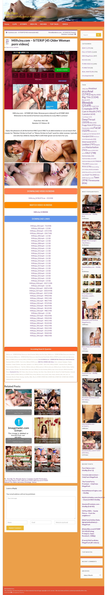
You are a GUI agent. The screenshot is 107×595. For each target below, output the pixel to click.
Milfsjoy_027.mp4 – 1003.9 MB (40, 291)
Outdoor (93, 164)
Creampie (30, 479)
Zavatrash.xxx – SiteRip (89, 373)
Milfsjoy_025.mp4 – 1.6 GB (41, 286)
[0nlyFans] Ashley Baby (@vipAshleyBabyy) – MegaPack (91, 522)
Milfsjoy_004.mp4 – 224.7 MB (41, 233)
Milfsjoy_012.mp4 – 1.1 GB (41, 253)
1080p (85, 88)
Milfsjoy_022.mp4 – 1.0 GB (41, 278)
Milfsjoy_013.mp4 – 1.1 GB (41, 256)
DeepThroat (88, 121)
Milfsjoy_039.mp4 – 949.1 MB (41, 321)
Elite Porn (11, 13)
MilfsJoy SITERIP (27, 480)
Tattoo (34, 482)
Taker (7, 47)
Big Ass (96, 95)
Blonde (86, 100)
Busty (24, 479)
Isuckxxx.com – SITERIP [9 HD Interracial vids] (23, 32)
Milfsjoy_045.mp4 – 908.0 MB (41, 336)
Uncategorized (87, 76)
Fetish (93, 131)
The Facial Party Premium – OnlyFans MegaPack (90, 484)
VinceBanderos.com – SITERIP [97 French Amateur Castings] (62, 33)
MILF (19, 480)
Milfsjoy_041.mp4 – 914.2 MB (41, 326)
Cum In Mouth (91, 111)
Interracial (7, 480)
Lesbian (88, 144)
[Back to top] (102, 590)
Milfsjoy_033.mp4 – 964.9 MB (41, 306)
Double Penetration (40, 479)
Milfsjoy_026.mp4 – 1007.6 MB (40, 288)
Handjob (88, 136)
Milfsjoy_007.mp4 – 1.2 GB (41, 241)
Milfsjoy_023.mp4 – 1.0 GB (41, 281)
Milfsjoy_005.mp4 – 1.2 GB (41, 236)
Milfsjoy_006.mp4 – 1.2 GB (41, 238)
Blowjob (19, 479)
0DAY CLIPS (86, 48)
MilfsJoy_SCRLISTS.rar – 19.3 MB (41, 198)
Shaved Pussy (90, 172)
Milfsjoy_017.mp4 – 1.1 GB (41, 266)
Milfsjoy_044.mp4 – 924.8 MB (41, 333)
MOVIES (43, 24)
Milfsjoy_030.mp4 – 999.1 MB (41, 298)
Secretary (20, 482)
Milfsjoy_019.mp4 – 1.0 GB (41, 271)
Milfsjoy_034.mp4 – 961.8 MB (41, 308)
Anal (8, 479)
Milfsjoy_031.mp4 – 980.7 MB (41, 301)
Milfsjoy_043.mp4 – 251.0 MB (41, 331)
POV (86, 166)
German (95, 134)
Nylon (15, 482)
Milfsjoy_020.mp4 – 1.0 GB (41, 273)
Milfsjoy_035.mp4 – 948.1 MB (41, 311)
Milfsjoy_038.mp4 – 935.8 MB (41, 318)
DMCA (65, 24)
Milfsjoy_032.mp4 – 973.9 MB (41, 303)
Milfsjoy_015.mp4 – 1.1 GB (41, 261)
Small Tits (90, 175)
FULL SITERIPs (15, 47)
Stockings (28, 482)
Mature (14, 480)
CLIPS (14, 24)
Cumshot (88, 114)
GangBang (86, 134)
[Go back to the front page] (53, 11)
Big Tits (12, 479)
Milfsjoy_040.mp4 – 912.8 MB (41, 323)
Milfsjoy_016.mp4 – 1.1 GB (41, 263)
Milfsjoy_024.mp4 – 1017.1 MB (40, 283)
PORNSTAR (86, 68)
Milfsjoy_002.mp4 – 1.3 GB (41, 228)
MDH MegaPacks (87, 56)
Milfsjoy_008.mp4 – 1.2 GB (41, 243)
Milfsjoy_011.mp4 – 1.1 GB (41, 251)
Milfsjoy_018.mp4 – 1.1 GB (41, 268)
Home (6, 24)
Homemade (90, 139)
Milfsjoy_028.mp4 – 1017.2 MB (40, 293)
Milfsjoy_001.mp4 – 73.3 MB (40, 226)
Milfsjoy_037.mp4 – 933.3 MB (41, 316)
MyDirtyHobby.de (88, 161)
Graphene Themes (19, 592)
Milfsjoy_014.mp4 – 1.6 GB (41, 258)
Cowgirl (95, 106)
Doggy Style (89, 125)
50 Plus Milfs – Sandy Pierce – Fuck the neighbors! (90, 513)
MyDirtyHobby (88, 156)
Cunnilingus (87, 117)
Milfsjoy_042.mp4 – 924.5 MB (41, 328)
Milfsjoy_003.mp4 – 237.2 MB (41, 231)
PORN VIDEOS (87, 64)
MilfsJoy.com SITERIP (40, 480)
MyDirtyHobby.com (89, 158)
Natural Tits (8, 482)
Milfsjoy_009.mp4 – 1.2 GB (41, 246)
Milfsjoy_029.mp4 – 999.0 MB (41, 296)
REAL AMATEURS (88, 72)
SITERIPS (23, 24)
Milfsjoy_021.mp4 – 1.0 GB (41, 276)
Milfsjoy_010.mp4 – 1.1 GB (41, 248)
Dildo (92, 123)
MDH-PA (33, 24)
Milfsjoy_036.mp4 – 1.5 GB (41, 313)
